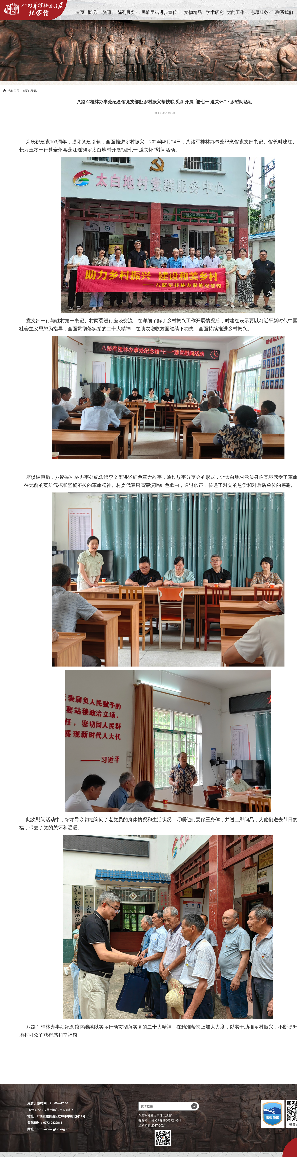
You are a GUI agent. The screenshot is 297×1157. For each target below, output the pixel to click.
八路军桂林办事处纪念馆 (155, 1115)
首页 (80, 12)
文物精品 (193, 12)
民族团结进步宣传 (159, 12)
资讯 (107, 12)
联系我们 (284, 12)
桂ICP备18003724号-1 (166, 1120)
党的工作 (235, 12)
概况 (92, 12)
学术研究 (215, 12)
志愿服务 (259, 12)
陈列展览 (126, 12)
